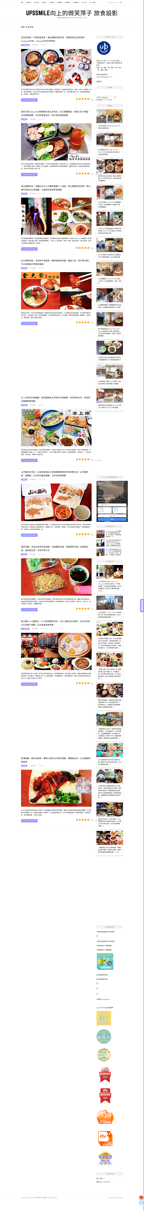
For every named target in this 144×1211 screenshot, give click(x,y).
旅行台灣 (36, 2)
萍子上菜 (84, 2)
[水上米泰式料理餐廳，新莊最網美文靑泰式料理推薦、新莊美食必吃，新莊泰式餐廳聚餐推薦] (56, 427)
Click (142, 605)
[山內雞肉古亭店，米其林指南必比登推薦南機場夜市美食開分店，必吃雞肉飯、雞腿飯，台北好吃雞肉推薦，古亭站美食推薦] (56, 502)
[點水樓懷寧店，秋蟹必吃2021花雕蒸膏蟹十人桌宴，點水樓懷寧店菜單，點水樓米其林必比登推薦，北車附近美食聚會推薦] (56, 216)
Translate (109, 100)
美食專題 (67, 2)
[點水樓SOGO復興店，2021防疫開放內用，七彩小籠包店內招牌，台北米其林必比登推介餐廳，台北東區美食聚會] (56, 651)
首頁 (22, 2)
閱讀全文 (99, 81)
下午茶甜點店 (25, 44)
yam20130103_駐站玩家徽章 (104, 1007)
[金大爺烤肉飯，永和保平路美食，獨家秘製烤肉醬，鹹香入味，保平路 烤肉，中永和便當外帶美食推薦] (56, 290)
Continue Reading (29, 100)
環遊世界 (28, 2)
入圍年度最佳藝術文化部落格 (105, 932)
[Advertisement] (56, 364)
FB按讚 (110, 87)
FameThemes (120, 1197)
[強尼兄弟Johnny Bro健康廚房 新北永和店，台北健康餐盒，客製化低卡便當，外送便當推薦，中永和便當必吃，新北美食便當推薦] (56, 141)
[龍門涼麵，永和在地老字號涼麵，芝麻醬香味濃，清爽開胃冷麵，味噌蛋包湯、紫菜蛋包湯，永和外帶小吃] (56, 577)
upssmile (35, 44)
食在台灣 (44, 2)
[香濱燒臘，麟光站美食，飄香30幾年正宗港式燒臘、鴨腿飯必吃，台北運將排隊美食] (56, 788)
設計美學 (52, 2)
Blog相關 (92, 2)
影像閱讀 (59, 2)
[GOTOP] (141, 1202)
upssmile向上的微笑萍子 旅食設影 (72, 12)
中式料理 (24, 119)
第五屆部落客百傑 (101, 975)
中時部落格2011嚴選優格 (104, 950)
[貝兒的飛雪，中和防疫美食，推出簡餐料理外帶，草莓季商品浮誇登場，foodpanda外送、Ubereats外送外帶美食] (56, 67)
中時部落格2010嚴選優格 (104, 945)
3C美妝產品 (76, 2)
